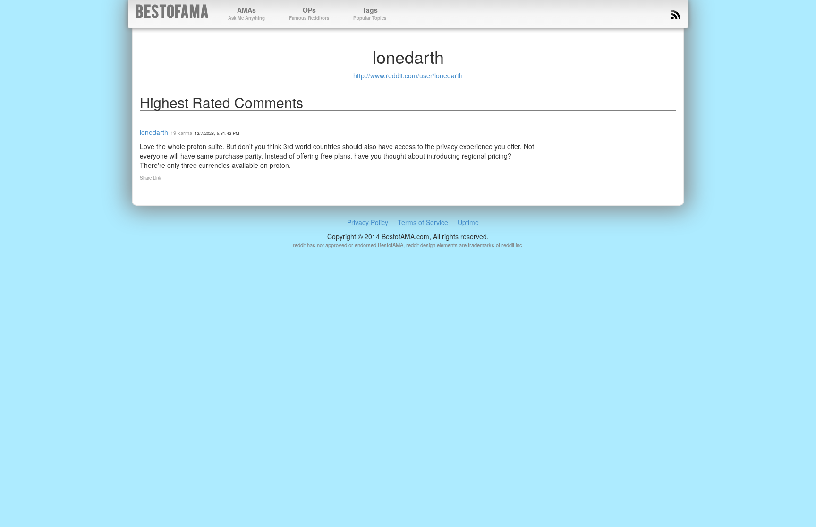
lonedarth (154, 132)
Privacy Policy (367, 222)
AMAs (246, 13)
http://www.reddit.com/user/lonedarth (408, 75)
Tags (369, 13)
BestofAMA (172, 13)
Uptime (468, 222)
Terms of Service (423, 222)
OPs (309, 13)
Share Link (150, 178)
